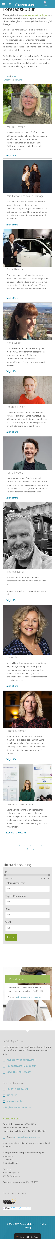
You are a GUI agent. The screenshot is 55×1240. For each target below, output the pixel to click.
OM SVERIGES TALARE (17, 1089)
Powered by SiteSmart (29, 1237)
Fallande (19, 80)
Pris (14, 76)
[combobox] (27, 889)
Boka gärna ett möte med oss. (17, 1107)
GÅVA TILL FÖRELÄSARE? (19, 1072)
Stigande (8, 80)
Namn (7, 76)
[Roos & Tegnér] (10, 1201)
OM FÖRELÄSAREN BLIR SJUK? (21, 1066)
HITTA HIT (12, 1095)
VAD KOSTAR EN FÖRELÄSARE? (22, 1060)
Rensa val (11, 937)
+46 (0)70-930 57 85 (36, 1131)
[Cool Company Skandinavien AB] (15, 1208)
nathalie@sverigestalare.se (28, 997)
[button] (3, 5)
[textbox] (28, 889)
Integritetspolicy (15, 1101)
